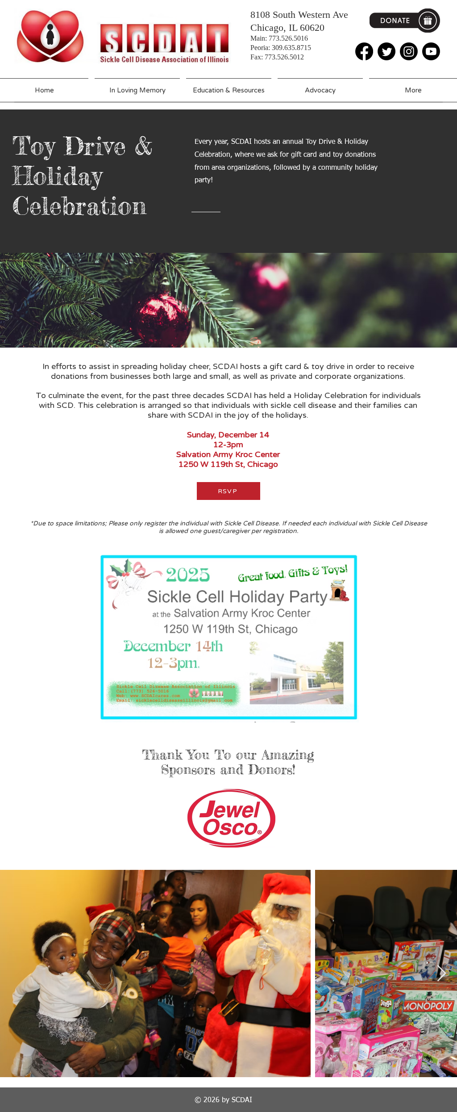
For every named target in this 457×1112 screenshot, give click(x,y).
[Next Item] (441, 973)
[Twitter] (386, 51)
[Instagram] (409, 51)
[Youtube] (431, 51)
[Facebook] (364, 51)
